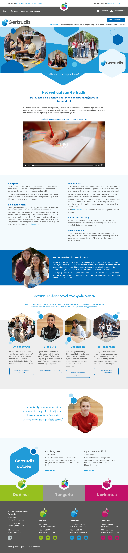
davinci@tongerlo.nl (47, 532)
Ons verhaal (53, 25)
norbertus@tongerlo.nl (110, 532)
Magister (28, 3)
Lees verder (50, 470)
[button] (64, 144)
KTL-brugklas (52, 451)
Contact (122, 25)
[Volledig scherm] (102, 165)
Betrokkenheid (111, 25)
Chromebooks (20, 3)
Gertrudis (14, 11)
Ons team (100, 25)
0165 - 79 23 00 (107, 530)
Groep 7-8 (78, 25)
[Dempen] (99, 165)
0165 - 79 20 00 (13, 523)
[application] (64, 144)
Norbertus (24, 11)
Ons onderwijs (65, 25)
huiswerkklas (77, 210)
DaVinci (6, 11)
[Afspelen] (26, 165)
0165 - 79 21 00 (44, 530)
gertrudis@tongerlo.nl (78, 532)
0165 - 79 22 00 (76, 530)
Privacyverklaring (14, 532)
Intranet (118, 3)
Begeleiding (89, 25)
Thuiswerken (111, 3)
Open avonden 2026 (95, 451)
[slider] (62, 165)
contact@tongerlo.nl (15, 525)
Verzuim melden (37, 3)
